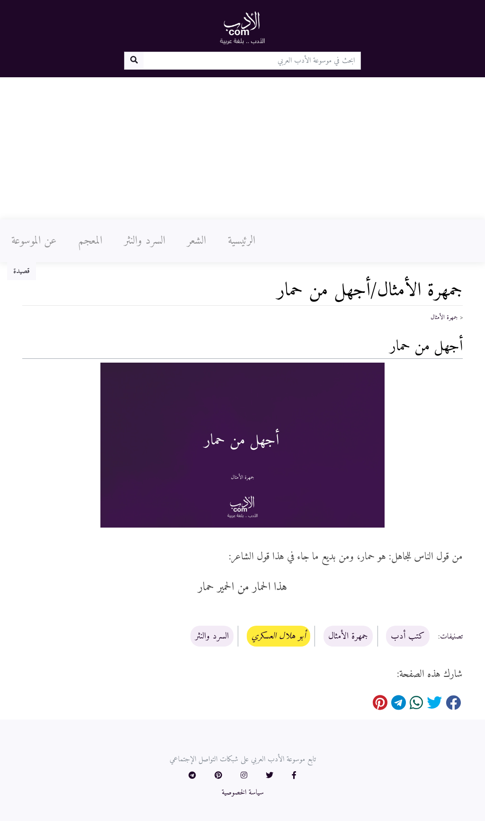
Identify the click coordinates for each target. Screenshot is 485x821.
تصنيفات (451, 636)
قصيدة (21, 271)
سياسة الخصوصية (243, 792)
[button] (294, 776)
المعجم (90, 241)
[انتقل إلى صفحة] (134, 61)
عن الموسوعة (33, 241)
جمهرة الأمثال (444, 317)
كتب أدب (408, 636)
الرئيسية (241, 241)
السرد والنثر (144, 241)
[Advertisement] (242, 148)
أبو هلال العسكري (278, 636)
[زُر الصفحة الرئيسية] (242, 27)
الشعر (196, 241)
